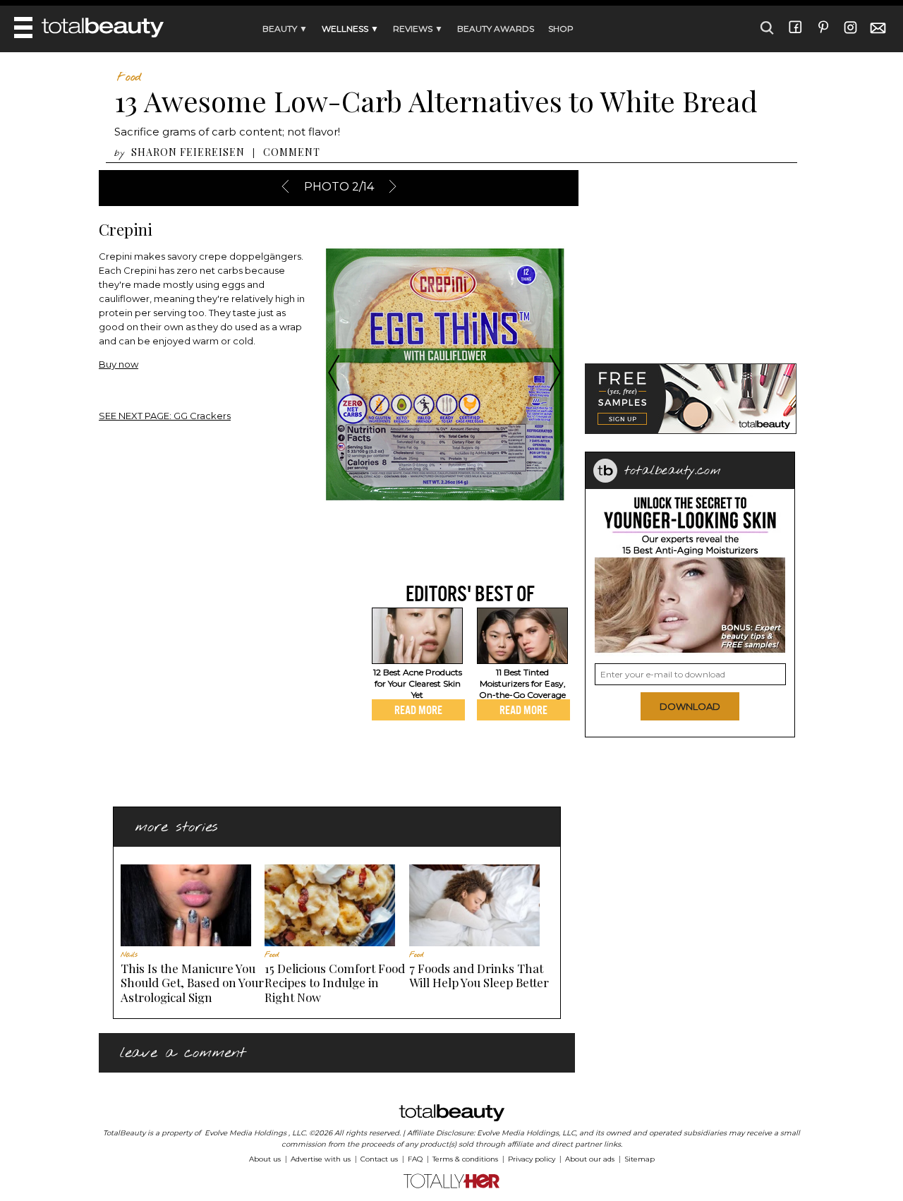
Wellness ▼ (350, 28)
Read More (418, 710)
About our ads (589, 1159)
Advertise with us (321, 1159)
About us (265, 1159)
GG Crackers (165, 415)
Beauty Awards (495, 28)
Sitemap (639, 1159)
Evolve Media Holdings (245, 1132)
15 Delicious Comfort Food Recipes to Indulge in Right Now (335, 982)
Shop (561, 28)
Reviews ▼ (418, 28)
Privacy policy (531, 1159)
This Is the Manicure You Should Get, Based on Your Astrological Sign (192, 982)
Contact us (379, 1159)
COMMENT (291, 152)
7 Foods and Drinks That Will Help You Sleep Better (479, 975)
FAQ (415, 1159)
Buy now (118, 364)
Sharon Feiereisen (188, 152)
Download (690, 706)
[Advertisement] (217, 679)
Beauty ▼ (285, 28)
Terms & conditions (465, 1159)
